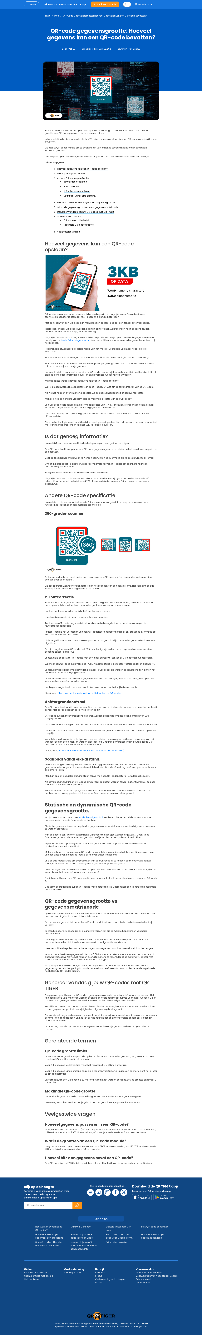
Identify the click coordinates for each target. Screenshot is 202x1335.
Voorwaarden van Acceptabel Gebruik (157, 1275)
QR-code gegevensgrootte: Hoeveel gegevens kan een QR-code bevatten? (105, 15)
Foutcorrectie (71, 186)
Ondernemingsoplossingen (110, 1279)
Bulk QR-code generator (154, 1226)
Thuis (47, 15)
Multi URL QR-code (81, 1226)
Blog (56, 15)
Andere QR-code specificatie (73, 178)
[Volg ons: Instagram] (107, 1192)
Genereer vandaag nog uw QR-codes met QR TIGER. (85, 211)
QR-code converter (117, 1242)
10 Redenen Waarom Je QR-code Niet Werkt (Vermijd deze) (91, 750)
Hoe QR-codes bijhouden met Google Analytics (48, 1244)
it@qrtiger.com (72, 1272)
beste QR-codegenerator (75, 340)
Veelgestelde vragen (68, 231)
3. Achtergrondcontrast (77, 191)
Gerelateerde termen (69, 216)
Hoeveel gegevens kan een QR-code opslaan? (82, 168)
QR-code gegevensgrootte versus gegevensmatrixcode (87, 207)
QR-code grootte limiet (76, 220)
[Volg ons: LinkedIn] (90, 1192)
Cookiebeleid (143, 1282)
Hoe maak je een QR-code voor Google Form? (119, 1236)
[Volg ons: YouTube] (98, 1192)
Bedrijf (99, 1269)
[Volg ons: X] (123, 1192)
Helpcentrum (31, 1279)
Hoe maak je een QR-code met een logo (152, 1236)
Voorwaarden (145, 1269)
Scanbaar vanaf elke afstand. (80, 195)
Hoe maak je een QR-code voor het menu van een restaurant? (84, 1246)
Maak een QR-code (106, 4)
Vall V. (71, 49)
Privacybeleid (143, 1279)
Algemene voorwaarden (149, 1272)
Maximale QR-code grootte (79, 224)
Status (98, 1275)
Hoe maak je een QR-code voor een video (82, 1236)
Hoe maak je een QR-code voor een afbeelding (49, 1236)
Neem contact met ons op (38, 1275)
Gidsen (28, 1269)
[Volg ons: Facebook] (115, 1192)
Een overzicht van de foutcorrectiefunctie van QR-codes (90, 693)
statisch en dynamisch (91, 817)
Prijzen (98, 1282)
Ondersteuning (74, 1269)
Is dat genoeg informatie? (71, 173)
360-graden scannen (75, 181)
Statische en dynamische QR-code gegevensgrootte (86, 202)
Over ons (100, 1272)
